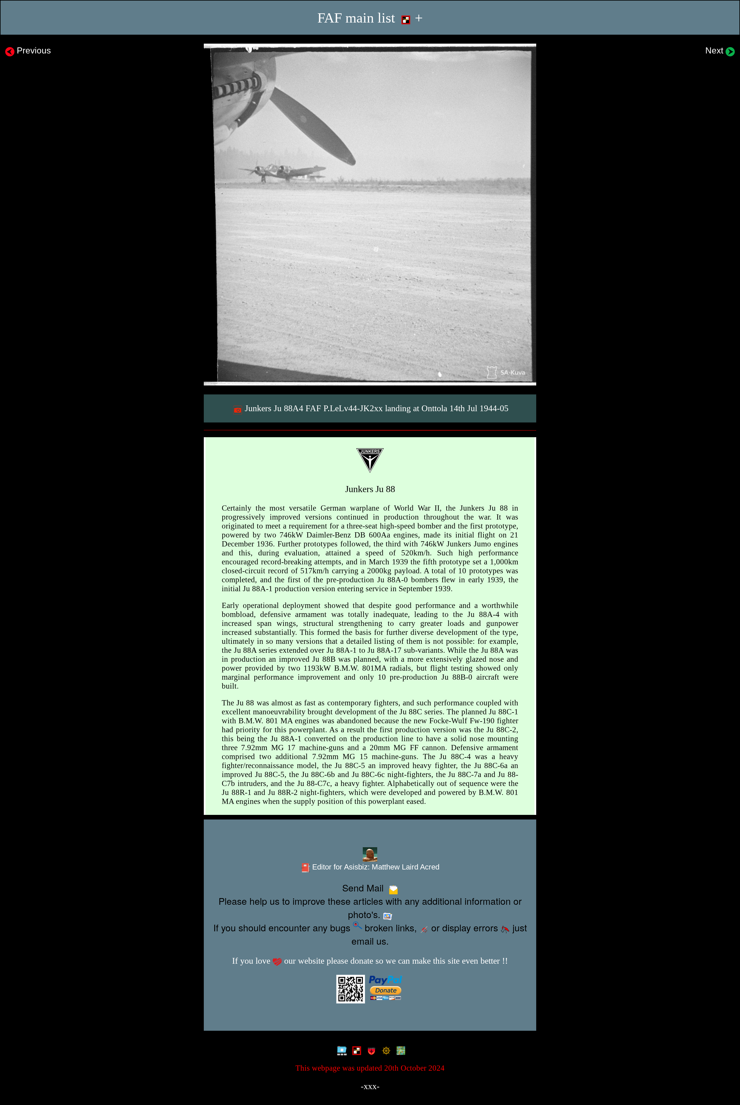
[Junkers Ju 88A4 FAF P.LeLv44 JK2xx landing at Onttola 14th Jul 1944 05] (370, 214)
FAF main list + (370, 18)
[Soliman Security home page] (370, 1050)
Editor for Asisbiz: (374, 867)
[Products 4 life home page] (399, 1050)
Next (715, 50)
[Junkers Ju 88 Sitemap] (340, 1050)
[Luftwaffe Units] (355, 1050)
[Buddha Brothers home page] (385, 1050)
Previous (32, 50)
